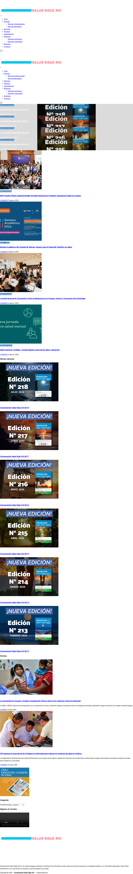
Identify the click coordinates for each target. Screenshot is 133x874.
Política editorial (5, 850)
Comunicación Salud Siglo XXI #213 (14, 651)
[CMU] (14, 796)
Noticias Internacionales (16, 24)
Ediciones (7, 37)
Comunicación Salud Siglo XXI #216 (14, 133)
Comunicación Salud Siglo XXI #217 (14, 121)
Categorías (4, 805)
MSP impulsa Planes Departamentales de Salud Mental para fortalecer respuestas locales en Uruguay (40, 196)
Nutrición (7, 29)
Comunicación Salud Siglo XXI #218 (14, 110)
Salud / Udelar (5, 243)
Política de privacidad (7, 852)
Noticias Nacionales (15, 27)
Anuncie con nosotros (7, 862)
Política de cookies (6, 855)
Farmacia (7, 32)
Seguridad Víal (9, 34)
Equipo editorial (5, 847)
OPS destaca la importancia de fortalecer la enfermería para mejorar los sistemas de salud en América (41, 754)
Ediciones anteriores (15, 39)
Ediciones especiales (15, 42)
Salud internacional (6, 696)
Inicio (6, 19)
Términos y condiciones (8, 857)
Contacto (7, 47)
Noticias (7, 22)
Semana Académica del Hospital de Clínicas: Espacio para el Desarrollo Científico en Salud (36, 247)
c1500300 (3, 114)
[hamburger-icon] (1, 15)
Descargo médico (6, 860)
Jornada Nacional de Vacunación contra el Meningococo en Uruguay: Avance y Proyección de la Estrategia (42, 298)
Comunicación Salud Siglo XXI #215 (14, 144)
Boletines (7, 44)
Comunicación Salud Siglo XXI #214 (14, 602)
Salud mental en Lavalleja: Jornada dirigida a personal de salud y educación (30, 350)
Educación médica (6, 345)
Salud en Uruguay (6, 191)
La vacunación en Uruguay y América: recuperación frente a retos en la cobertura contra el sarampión (40, 701)
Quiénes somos (5, 844)
